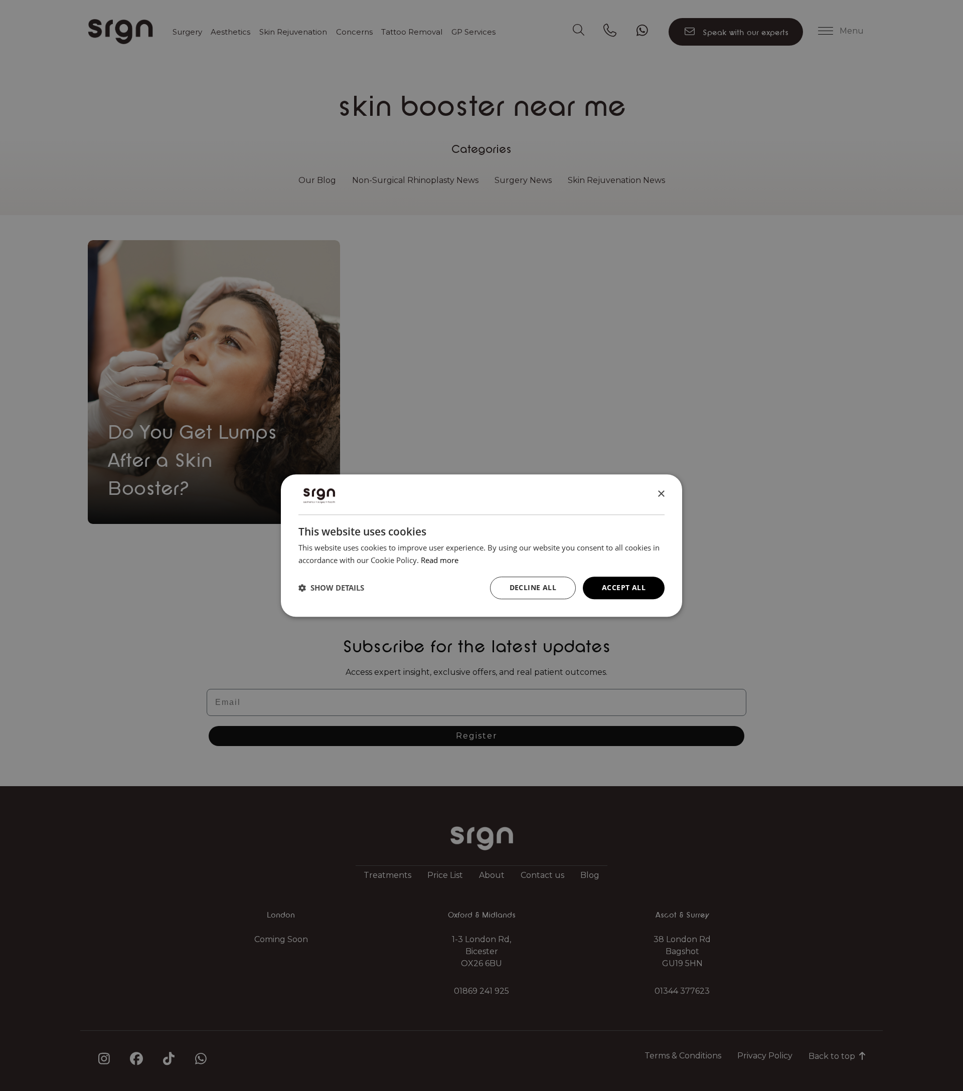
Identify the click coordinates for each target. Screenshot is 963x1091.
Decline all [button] (533, 587)
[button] (331, 587)
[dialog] (481, 545)
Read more (439, 560)
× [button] (661, 494)
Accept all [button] (624, 587)
